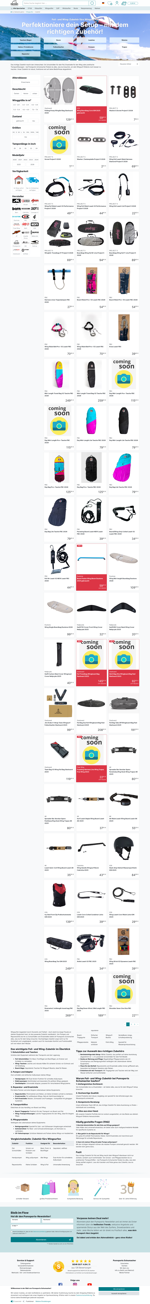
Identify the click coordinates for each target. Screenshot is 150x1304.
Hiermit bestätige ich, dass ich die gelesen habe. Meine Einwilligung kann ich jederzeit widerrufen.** (42, 1232)
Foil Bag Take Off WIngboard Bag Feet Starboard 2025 (123, 722)
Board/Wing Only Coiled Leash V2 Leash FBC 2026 (122, 531)
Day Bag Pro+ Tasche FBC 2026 (56, 486)
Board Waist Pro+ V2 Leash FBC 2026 (91, 299)
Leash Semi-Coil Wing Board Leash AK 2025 (59, 868)
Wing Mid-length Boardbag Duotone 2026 (123, 578)
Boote (76, 8)
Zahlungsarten (25, 1263)
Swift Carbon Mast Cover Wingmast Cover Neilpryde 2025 (58, 674)
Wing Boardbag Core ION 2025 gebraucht (88, 110)
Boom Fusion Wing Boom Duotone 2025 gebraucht (90, 578)
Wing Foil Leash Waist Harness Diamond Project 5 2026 (120, 159)
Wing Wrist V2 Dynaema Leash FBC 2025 (122, 961)
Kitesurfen (38, 8)
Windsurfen (66, 8)
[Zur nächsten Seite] (137, 1024)
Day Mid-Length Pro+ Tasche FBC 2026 (122, 393)
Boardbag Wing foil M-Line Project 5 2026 (90, 253)
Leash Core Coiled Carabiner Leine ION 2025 (90, 914)
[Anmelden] (117, 3)
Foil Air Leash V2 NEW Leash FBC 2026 (57, 578)
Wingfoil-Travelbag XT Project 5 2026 (59, 252)
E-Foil (30, 8)
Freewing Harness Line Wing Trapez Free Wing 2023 (90, 769)
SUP (57, 8)
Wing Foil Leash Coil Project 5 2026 (122, 205)
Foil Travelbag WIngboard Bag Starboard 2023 (88, 674)
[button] (130, 3)
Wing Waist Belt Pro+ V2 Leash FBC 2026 (58, 346)
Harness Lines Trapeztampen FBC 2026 (57, 300)
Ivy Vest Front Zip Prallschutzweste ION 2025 (58, 914)
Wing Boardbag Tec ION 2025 (56, 960)
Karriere (124, 1266)
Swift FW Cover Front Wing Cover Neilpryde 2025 (89, 627)
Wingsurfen (49, 8)
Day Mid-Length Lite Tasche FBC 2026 (91, 439)
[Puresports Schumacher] (14, 3)
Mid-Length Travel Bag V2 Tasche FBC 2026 (59, 393)
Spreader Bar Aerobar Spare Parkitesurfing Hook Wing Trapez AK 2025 (58, 819)
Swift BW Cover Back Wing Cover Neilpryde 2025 (121, 627)
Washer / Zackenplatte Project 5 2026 (91, 158)
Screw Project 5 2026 (53, 158)
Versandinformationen (25, 1266)
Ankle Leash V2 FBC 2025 (86, 960)
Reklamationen (25, 1270)
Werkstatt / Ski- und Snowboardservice (26, 1273)
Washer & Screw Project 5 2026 (121, 109)
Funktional (29, 1301)
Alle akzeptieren (119, 1289)
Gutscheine (124, 1263)
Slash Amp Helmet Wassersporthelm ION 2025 (123, 868)
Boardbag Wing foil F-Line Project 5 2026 (122, 253)
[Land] (103, 3)
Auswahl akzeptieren (118, 1293)
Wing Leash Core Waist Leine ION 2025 (121, 914)
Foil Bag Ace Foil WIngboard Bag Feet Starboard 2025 (90, 722)
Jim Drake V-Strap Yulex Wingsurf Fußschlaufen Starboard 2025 (57, 722)
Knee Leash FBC (115, 345)
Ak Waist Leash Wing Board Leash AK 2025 (123, 818)
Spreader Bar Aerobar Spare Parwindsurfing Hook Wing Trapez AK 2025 (123, 770)
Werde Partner (124, 1273)
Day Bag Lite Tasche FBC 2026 (120, 486)
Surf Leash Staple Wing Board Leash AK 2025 (90, 818)
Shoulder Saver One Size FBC (120, 1007)
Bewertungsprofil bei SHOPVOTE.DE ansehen (81, 1270)
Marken (97, 8)
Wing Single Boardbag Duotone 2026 (59, 626)
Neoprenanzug (86, 8)
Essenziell (17, 1301)
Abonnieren (41, 1239)
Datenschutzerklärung (84, 1295)
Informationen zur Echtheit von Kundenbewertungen (81, 1273)
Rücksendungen (25, 1268)
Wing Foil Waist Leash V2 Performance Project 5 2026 (59, 206)
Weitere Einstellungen (43, 1301)
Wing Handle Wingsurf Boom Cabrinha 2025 (88, 868)
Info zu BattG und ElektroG (124, 1270)
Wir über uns (124, 1268)
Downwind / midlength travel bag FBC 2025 (59, 1008)
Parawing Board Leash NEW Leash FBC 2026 (90, 531)
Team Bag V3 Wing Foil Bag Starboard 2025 (59, 769)
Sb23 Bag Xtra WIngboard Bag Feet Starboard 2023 (122, 674)
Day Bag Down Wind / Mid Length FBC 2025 (91, 1008)
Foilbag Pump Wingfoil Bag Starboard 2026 (59, 110)
